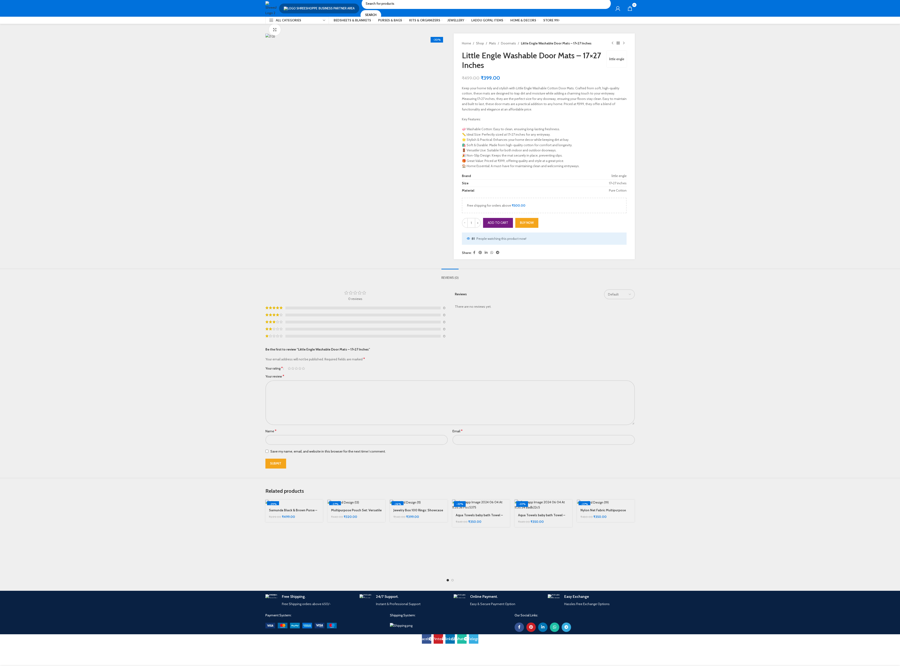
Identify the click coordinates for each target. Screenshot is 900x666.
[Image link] (301, 625)
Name (270, 431)
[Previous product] (612, 43)
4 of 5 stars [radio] (300, 368)
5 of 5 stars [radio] (303, 368)
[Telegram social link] (498, 252)
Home (466, 43)
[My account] (618, 8)
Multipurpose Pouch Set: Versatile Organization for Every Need (356, 512)
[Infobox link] (308, 600)
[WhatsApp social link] (492, 252)
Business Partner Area (337, 8)
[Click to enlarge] (275, 29)
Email (457, 431)
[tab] (450, 275)
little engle (616, 59)
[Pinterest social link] (480, 252)
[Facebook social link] (474, 252)
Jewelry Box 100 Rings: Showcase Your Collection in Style (418, 512)
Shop (480, 43)
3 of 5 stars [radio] (296, 368)
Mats (492, 43)
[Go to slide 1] (448, 580)
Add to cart (498, 223)
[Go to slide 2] (452, 580)
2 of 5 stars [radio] (293, 368)
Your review (274, 376)
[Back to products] (618, 43)
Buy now (527, 223)
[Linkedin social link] (486, 252)
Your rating (274, 368)
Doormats (508, 43)
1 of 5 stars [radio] (289, 368)
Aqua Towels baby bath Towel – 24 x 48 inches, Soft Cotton (479, 517)
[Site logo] (271, 8)
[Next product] (624, 43)
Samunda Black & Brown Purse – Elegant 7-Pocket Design (293, 512)
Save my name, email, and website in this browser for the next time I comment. (328, 451)
